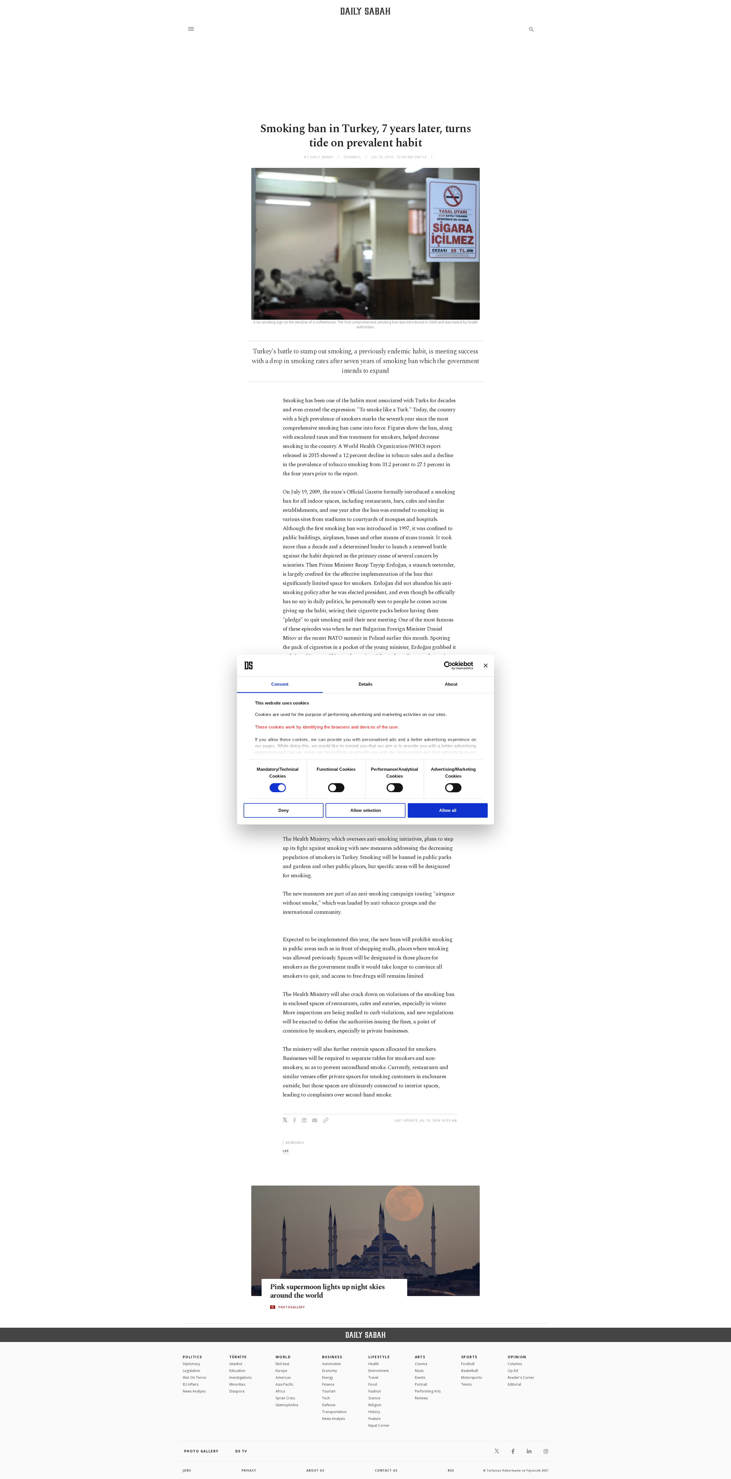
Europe (281, 1370)
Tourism (329, 1391)
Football (468, 1363)
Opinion (517, 1357)
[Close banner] (486, 665)
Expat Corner (378, 1425)
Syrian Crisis (285, 1398)
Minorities (237, 1384)
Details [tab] (366, 684)
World (283, 1357)
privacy (249, 1470)
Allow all (447, 810)
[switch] (336, 787)
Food (372, 1384)
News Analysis (194, 1391)
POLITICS (192, 1357)
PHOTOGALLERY (291, 1307)
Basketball (469, 1370)
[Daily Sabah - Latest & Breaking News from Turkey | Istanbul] (365, 11)
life (286, 1151)
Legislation (191, 1370)
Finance (328, 1384)
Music (419, 1370)
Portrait (421, 1384)
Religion (374, 1404)
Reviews (421, 1398)
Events (420, 1377)
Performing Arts (428, 1391)
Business (332, 1357)
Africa (280, 1391)
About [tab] (451, 684)
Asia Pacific (285, 1384)
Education (237, 1370)
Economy (329, 1370)
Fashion (374, 1391)
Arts (420, 1357)
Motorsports (471, 1377)
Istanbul (235, 1363)
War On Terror (194, 1377)
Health (373, 1363)
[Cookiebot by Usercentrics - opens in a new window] (448, 665)
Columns (515, 1363)
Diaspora (236, 1391)
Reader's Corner (521, 1377)
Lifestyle (379, 1357)
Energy (327, 1377)
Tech (326, 1398)
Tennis (466, 1384)
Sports (469, 1357)
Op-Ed (513, 1370)
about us (315, 1470)
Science (374, 1398)
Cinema (421, 1363)
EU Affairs (190, 1384)
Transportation (334, 1411)
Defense (329, 1404)
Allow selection (365, 810)
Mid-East (282, 1363)
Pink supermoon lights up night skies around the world (327, 1291)
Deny (283, 810)
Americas (283, 1377)
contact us (386, 1470)
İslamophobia (287, 1404)
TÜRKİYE (238, 1357)
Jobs (187, 1470)
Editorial (514, 1384)
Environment (378, 1370)
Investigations (240, 1377)
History (374, 1411)
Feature (374, 1418)
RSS (451, 1470)
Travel (373, 1377)
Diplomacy (191, 1363)
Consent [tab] (279, 684)
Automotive (331, 1363)
